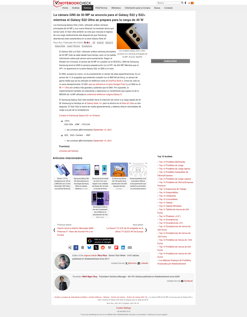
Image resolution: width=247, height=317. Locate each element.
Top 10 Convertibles (168, 199)
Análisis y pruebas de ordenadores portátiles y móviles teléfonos (78, 297)
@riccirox (132, 263)
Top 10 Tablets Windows (170, 205)
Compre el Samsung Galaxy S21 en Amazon (79, 115)
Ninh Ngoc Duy (89, 276)
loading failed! (157, 61)
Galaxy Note (60, 46)
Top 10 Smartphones (168, 219)
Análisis (76, 7)
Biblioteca (116, 7)
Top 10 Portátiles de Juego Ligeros (175, 178)
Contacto (168, 7)
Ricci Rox (102, 255)
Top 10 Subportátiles (168, 192)
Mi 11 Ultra (64, 87)
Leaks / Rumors (73, 46)
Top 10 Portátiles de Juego (171, 165)
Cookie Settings (123, 307)
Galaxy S (109, 42)
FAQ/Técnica (101, 7)
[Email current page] (129, 247)
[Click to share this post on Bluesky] (89, 247)
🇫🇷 (88, 42)
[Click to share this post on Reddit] (102, 247)
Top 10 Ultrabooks (167, 195)
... (91, 42)
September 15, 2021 (102, 129)
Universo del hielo (67, 150)
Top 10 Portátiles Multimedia (172, 161)
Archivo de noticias (118, 297)
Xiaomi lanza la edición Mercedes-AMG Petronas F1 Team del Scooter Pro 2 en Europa (75, 231)
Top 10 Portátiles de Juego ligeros (174, 168)
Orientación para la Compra (137, 7)
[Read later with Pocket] (109, 247)
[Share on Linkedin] (123, 247)
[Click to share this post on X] (96, 247)
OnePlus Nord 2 (115, 80)
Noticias (87, 7)
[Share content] (70, 247)
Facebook (188, 280)
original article (90, 255)
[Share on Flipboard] (116, 247)
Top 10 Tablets (166, 202)
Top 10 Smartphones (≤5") (171, 222)
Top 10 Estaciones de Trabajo (172, 188)
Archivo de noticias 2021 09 (137, 297)
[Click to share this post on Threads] (82, 247)
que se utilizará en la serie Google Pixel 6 (108, 84)
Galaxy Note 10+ (94, 103)
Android (100, 42)
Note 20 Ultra (128, 103)
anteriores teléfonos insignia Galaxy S (104, 94)
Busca (157, 7)
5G (94, 42)
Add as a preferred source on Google (102, 240)
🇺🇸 (85, 42)
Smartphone (87, 46)
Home (65, 7)
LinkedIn (144, 263)
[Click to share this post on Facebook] (75, 247)
